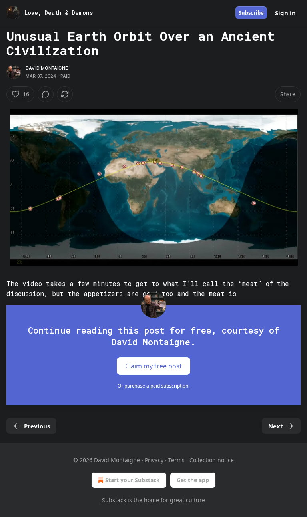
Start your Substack (132, 480)
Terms (176, 460)
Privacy (154, 460)
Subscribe (251, 12)
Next (275, 426)
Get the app (193, 480)
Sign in (285, 13)
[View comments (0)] (46, 94)
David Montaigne (47, 68)
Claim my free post (153, 366)
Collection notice (211, 460)
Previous (37, 426)
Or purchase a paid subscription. (153, 385)
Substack (114, 500)
